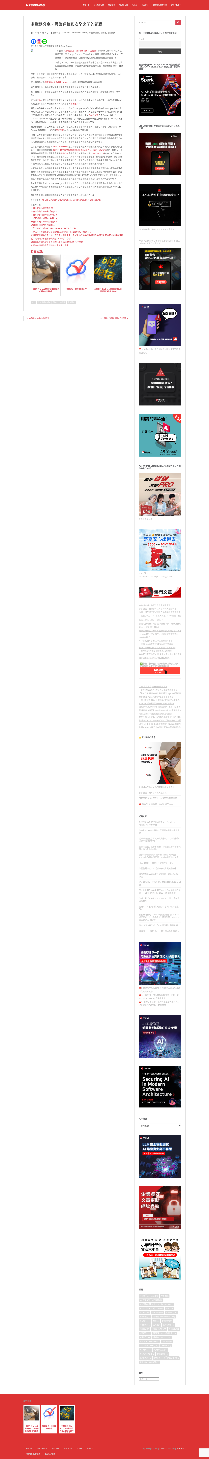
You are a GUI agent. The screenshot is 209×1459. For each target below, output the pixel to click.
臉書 (143, 1341)
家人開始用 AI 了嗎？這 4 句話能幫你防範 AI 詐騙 (160, 883)
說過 (39, 100)
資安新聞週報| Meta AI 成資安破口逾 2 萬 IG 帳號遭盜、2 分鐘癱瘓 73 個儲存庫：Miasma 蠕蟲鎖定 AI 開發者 (159, 917)
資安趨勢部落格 (35, 5)
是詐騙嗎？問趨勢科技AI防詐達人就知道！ (157, 608)
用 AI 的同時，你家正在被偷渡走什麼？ (156, 862)
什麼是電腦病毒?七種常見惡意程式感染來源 (158, 690)
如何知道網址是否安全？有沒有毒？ (155, 605)
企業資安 (144, 5)
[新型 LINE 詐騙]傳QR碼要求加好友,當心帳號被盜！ (162, 724)
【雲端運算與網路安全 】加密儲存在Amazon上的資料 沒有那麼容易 (61, 231)
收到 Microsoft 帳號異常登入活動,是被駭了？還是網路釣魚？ (166, 720)
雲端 (143, 1362)
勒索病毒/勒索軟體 (160, 5)
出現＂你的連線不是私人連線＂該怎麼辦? (157, 647)
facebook (167, 1304)
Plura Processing (60, 146)
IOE (150, 1308)
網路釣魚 (145, 1337)
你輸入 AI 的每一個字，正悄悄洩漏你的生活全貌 (159, 831)
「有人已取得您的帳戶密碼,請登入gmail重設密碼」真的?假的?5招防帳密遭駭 (173, 693)
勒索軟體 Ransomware (164, 1316)
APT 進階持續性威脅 (149, 1304)
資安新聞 (145, 1350)
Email (141, 39)
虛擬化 (103, 32)
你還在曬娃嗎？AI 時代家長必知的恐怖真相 (158, 868)
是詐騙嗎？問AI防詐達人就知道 (152, 792)
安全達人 (145, 1321)
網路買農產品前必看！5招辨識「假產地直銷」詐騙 (159, 875)
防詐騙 (134, 5)
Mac (169, 1308)
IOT (159, 1308)
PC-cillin (144, 1312)
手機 (156, 1321)
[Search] (178, 22)
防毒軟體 (173, 1358)
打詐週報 (145, 1325)
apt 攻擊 (145, 1300)
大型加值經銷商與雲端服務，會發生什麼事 (50, 245)
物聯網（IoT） (159, 1329)
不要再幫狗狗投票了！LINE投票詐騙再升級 (158, 798)
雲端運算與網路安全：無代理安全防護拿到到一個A (53, 235)
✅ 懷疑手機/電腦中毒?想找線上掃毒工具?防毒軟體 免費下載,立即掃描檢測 (159, 664)
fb (142, 1308)
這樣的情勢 (93, 115)
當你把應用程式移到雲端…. (43, 225)
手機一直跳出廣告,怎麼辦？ (151, 620)
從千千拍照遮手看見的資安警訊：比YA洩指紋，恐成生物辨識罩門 (160, 839)
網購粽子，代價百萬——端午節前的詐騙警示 (159, 931)
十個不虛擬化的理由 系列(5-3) (44, 214)
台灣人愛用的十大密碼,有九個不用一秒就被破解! (160, 623)
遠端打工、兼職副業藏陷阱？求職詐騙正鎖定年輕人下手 (160, 907)
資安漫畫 (111, 5)
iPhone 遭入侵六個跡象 (149, 627)
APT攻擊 (157, 1300)
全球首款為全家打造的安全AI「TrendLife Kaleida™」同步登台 (157, 823)
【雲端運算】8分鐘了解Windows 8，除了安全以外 (53, 228)
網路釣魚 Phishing (162, 1337)
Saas (33, 302)
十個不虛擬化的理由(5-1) (42, 208)
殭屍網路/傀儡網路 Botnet (56, 82)
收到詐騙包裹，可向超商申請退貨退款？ (157, 787)
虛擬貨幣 (167, 1341)
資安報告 (166, 1345)
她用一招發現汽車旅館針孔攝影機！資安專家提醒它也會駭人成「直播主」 (172, 612)
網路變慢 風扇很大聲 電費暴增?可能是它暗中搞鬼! (161, 707)
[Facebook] (33, 41)
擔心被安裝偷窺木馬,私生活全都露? (154, 657)
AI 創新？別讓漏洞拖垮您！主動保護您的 (159, 1001)
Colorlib (163, 1448)
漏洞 (156, 1325)
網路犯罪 (170, 1333)
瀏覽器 (55, 302)
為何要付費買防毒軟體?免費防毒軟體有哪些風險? (160, 654)
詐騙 (144, 1345)
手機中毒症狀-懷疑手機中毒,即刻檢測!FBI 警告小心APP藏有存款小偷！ (159, 242)
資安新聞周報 (160, 1350)
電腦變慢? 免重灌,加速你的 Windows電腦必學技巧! (161, 710)
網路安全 (158, 1333)
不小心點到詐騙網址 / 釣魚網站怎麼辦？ (156, 229)
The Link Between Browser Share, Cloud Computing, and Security (71, 199)
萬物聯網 (154, 1341)
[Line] (44, 41)
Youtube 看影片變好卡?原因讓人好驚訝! (156, 703)
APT (164, 1296)
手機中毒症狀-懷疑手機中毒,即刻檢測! (155, 651)
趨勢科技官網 (176, 5)
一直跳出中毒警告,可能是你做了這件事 (156, 644)
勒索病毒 (171, 1312)
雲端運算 (111, 32)
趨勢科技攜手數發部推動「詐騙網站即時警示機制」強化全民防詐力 (160, 847)
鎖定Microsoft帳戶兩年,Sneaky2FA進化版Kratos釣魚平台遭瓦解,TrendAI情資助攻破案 (159, 856)
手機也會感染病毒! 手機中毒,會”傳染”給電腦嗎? (159, 700)
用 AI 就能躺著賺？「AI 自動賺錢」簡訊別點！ (159, 925)
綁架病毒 (145, 1333)
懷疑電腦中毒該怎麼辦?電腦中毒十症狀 (156, 696)
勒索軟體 (145, 1316)
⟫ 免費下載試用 (145, 518)
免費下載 (86, 5)
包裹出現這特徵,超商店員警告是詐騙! (155, 713)
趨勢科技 (65, 153)
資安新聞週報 (147, 1354)
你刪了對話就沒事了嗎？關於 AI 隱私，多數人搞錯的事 (159, 899)
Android (152, 1296)
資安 (154, 1345)
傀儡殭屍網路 (94, 32)
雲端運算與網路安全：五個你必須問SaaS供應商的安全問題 (57, 242)
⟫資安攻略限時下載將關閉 (154, 1005)
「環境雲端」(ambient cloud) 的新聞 (79, 50)
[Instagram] (39, 41)
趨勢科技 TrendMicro (62, 32)
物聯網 (144, 1329)
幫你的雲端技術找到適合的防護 (90, 235)
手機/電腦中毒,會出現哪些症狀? (153, 686)
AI (142, 1296)
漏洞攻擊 (168, 1325)
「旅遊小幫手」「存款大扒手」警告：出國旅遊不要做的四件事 (169, 615)
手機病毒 (167, 1321)
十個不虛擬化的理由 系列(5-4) (44, 218)
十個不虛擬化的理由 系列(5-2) (44, 211)
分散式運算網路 (44, 302)
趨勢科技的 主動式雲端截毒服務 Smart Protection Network (79, 150)
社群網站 (174, 1329)
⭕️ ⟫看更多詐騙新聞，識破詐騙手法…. (156, 803)
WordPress (181, 1448)
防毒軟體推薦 (99, 5)
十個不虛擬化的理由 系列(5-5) (44, 221)
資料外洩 (145, 1358)
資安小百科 (123, 5)
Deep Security (81, 32)
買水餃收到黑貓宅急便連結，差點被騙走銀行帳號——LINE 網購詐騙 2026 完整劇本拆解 (160, 891)
